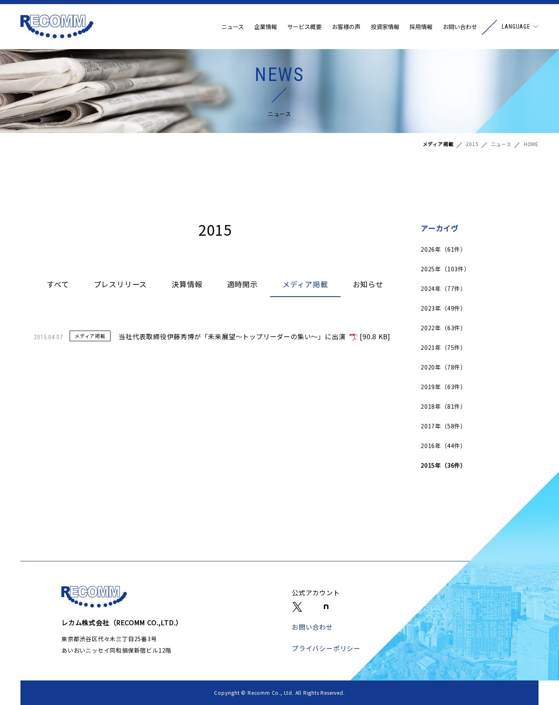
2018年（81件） (444, 406)
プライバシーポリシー (326, 648)
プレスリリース (120, 284)
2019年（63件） (444, 387)
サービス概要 (304, 27)
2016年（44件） (444, 445)
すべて (58, 284)
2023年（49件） (444, 308)
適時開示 (242, 284)
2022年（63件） (444, 328)
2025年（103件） (445, 269)
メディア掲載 (305, 284)
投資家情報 (385, 27)
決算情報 (186, 284)
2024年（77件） (444, 288)
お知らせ (368, 284)
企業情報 (265, 27)
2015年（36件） (444, 465)
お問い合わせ (460, 27)
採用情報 (421, 27)
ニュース (232, 27)
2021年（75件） (444, 347)
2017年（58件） (444, 426)
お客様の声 (346, 27)
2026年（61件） (444, 249)
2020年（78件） (444, 367)
